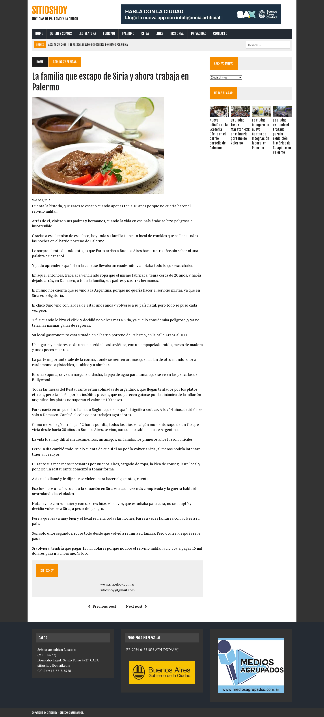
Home (39, 33)
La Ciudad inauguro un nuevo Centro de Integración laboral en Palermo (260, 134)
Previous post (104, 606)
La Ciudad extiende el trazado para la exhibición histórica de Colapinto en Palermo (282, 136)
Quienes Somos (61, 33)
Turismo (109, 33)
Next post (134, 606)
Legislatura (87, 33)
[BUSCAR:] (268, 44)
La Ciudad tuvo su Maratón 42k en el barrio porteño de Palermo (240, 131)
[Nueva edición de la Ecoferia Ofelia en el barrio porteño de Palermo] (219, 114)
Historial (177, 33)
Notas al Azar (223, 93)
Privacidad (198, 33)
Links (160, 33)
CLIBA (145, 33)
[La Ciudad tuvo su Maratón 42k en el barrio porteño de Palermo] (240, 114)
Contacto (220, 33)
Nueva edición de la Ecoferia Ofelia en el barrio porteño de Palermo (219, 134)
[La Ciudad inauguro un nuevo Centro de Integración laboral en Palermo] (261, 114)
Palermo (128, 33)
